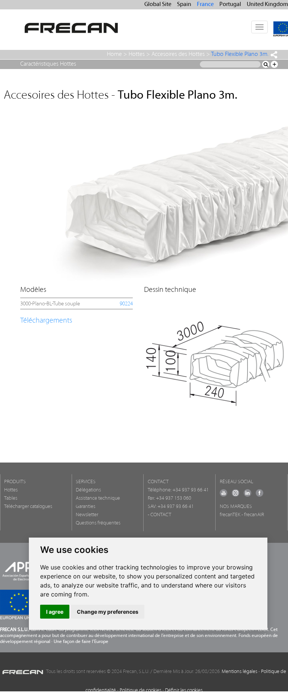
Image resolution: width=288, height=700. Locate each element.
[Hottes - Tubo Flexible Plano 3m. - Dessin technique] (215, 359)
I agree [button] (54, 611)
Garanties (85, 506)
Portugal (230, 5)
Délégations (88, 490)
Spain (184, 5)
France (205, 5)
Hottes (137, 54)
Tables (10, 498)
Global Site (157, 5)
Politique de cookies (140, 690)
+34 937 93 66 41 (190, 490)
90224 (126, 304)
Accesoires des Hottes (178, 54)
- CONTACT (159, 515)
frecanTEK (230, 515)
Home (114, 54)
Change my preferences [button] (107, 611)
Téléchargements (46, 320)
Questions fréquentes (98, 523)
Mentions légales (239, 671)
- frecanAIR (253, 515)
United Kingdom (267, 5)
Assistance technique (98, 498)
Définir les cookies (183, 690)
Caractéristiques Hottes (48, 64)
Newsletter (87, 515)
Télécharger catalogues (28, 506)
